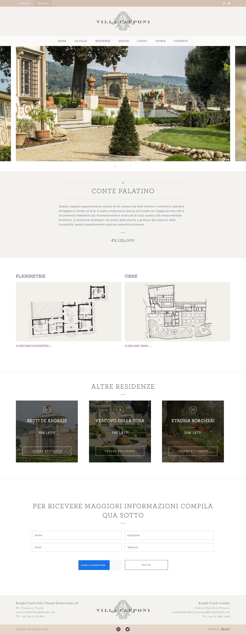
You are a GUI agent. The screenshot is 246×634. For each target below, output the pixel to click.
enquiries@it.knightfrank (32, 612)
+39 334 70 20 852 (32, 616)
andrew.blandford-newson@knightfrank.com (201, 612)
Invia (146, 565)
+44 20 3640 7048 (219, 616)
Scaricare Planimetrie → (34, 346)
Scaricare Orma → (138, 346)
